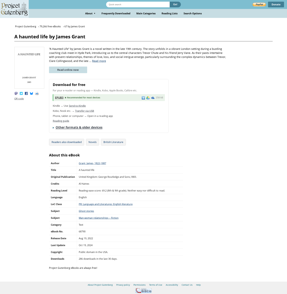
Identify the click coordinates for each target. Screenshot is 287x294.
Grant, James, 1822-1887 (92, 163)
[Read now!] (29, 87)
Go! (175, 4)
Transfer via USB (84, 111)
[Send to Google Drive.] (148, 97)
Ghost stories (86, 211)
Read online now (68, 69)
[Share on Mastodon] (16, 93)
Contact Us (187, 284)
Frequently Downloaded (115, 13)
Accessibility (172, 284)
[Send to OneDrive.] (153, 98)
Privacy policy (123, 284)
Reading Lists (170, 13)
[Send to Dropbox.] (143, 98)
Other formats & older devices (79, 127)
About (90, 13)
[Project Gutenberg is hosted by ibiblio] (143, 292)
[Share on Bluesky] (31, 93)
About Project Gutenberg (100, 284)
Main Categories (146, 13)
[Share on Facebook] (26, 93)
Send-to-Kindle (77, 105)
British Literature (113, 142)
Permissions (139, 284)
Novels (92, 142)
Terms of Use (155, 284)
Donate (276, 4)
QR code (19, 98)
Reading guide (61, 121)
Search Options (193, 13)
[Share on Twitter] (21, 93)
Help (198, 284)
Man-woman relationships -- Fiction (99, 218)
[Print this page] (37, 93)
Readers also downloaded (67, 142)
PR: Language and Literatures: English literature (106, 204)
